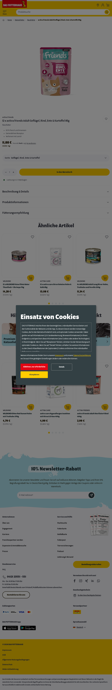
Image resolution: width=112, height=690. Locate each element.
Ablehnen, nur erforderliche (34, 367)
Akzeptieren (34, 375)
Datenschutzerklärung (82, 355)
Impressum (59, 355)
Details (61, 367)
